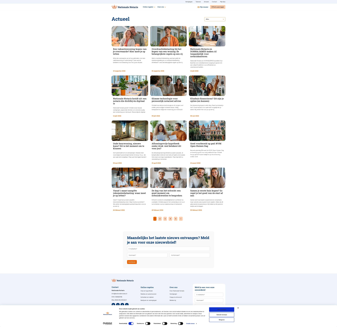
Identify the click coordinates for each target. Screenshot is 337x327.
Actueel (206, 2)
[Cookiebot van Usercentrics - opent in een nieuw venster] (107, 323)
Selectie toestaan (222, 314)
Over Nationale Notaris (177, 291)
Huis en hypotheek (147, 291)
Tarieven (198, 2)
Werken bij (173, 300)
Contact (214, 2)
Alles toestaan (221, 309)
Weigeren (222, 320)
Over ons (161, 7)
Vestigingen (188, 2)
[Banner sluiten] (238, 307)
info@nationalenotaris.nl (119, 293)
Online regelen (149, 7)
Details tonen (190, 323)
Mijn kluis (222, 2)
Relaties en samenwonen (148, 294)
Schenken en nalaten (147, 297)
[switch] (145, 323)
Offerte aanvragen (217, 7)
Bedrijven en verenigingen (149, 300)
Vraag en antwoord (176, 297)
